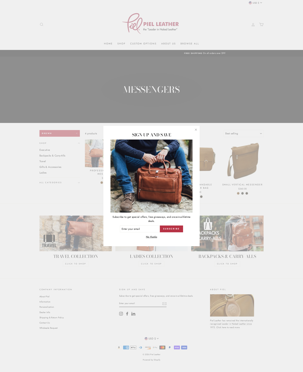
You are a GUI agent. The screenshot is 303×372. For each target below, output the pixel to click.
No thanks (151, 237)
